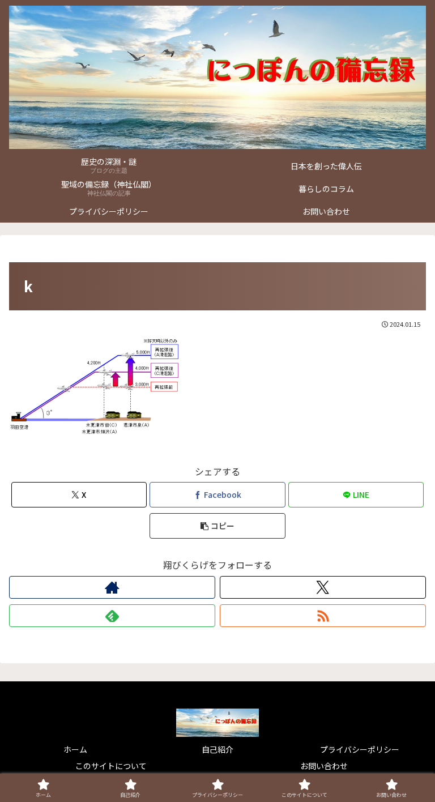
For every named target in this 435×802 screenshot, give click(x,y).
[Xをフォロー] (323, 587)
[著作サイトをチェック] (112, 587)
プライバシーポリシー (359, 749)
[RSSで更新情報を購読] (323, 615)
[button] (217, 526)
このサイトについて (111, 765)
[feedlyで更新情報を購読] (112, 615)
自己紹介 (217, 749)
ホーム (75, 749)
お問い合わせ (324, 765)
